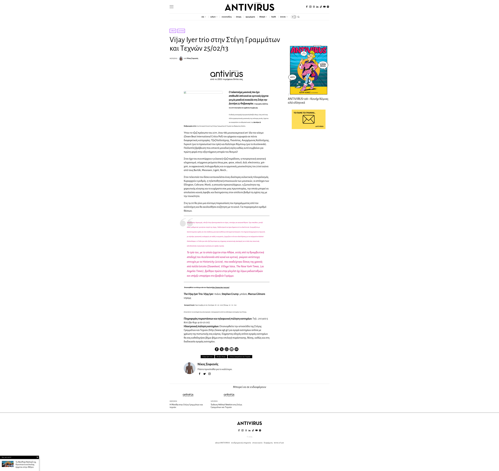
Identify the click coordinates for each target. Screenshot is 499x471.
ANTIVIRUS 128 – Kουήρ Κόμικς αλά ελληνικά (308, 100)
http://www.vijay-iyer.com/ (220, 287)
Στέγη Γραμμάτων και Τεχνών (240, 356)
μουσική (181, 31)
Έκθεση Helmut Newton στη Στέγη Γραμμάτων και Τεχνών (226, 405)
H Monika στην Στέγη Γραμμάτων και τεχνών (186, 405)
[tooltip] (306, 6)
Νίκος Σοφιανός (192, 58)
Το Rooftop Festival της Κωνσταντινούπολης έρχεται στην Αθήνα (26, 464)
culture (173, 31)
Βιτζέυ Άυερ (221, 356)
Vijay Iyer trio (207, 356)
